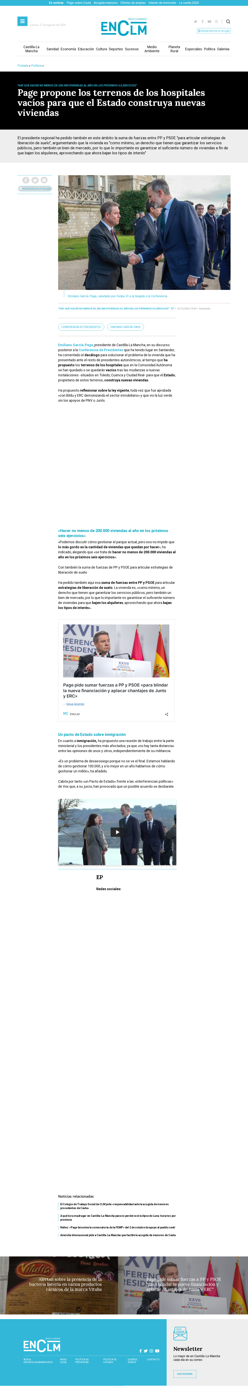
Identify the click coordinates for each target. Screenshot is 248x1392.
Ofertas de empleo (133, 3)
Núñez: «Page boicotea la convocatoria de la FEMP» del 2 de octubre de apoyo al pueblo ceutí (117, 1227)
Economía (68, 49)
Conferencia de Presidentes (81, 327)
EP (172, 308)
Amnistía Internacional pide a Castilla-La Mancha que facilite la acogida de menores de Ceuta (118, 1235)
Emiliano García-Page (126, 327)
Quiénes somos (132, 1361)
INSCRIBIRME (185, 1374)
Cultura (101, 49)
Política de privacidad (82, 1361)
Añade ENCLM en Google (215, 30)
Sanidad (52, 49)
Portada (22, 65)
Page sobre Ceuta (79, 3)
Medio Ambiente (152, 49)
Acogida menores (106, 3)
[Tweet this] (35, 180)
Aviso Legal (63, 1361)
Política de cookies (110, 1361)
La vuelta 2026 (189, 3)
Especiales (193, 49)
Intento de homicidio (162, 3)
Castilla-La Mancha (31, 49)
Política (209, 49)
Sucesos (132, 49)
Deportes (116, 49)
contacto (153, 1359)
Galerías (223, 49)
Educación (86, 49)
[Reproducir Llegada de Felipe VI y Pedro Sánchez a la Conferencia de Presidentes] (117, 832)
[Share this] (25, 180)
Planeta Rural (174, 49)
